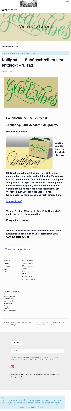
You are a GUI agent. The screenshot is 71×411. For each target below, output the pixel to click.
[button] (68, 2)
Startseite (9, 10)
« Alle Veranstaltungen (10, 46)
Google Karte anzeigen (11, 306)
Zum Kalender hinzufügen (18, 249)
